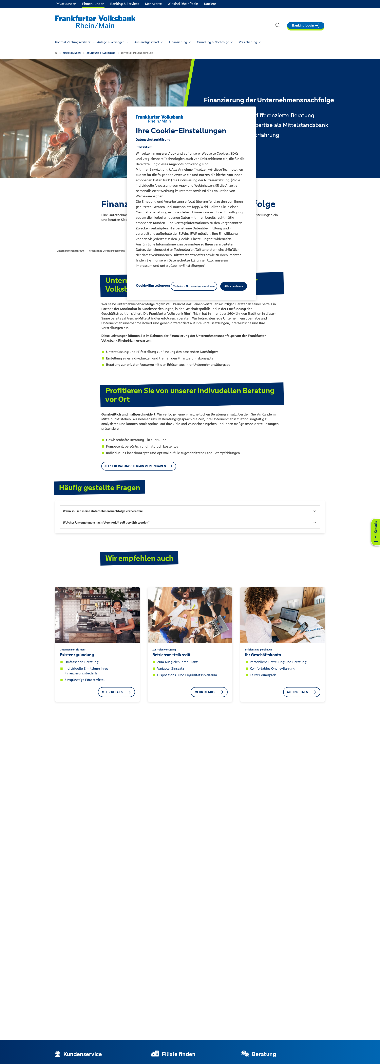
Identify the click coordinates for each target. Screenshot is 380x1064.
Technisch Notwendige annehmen (194, 286)
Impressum (144, 146)
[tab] (70, 250)
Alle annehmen (233, 286)
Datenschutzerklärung (153, 139)
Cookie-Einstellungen (153, 285)
